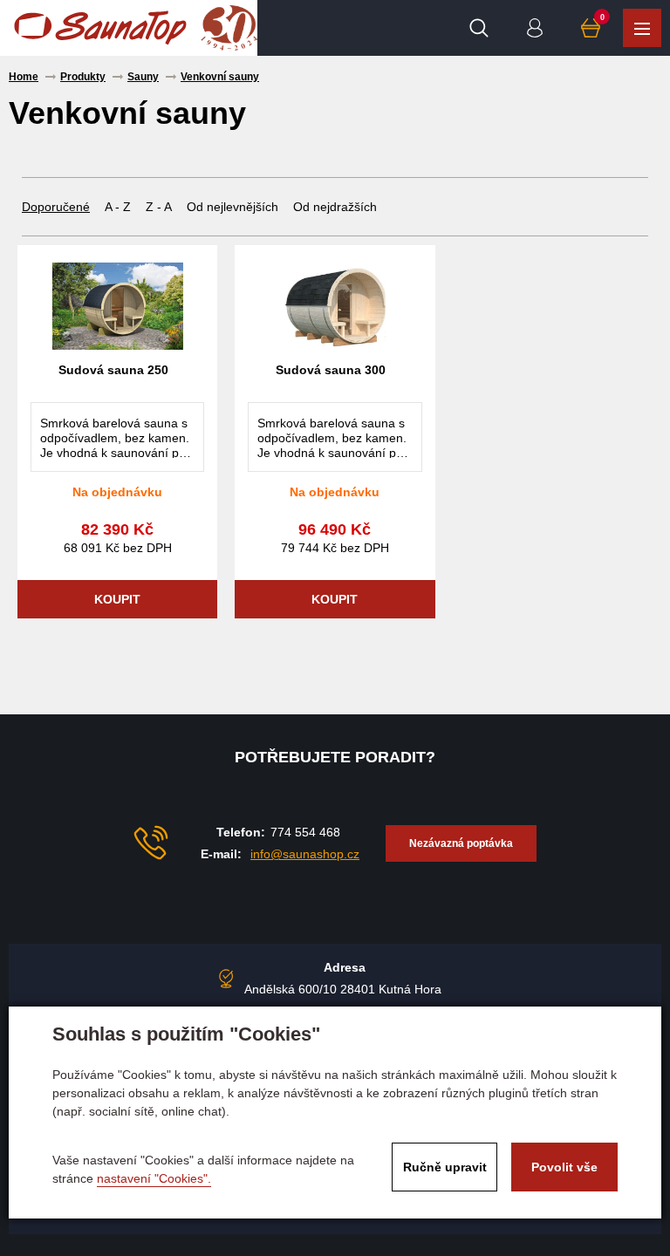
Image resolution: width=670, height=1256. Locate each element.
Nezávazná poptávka (461, 843)
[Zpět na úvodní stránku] (100, 28)
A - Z (118, 207)
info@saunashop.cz (304, 854)
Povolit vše (564, 1167)
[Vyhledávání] (479, 28)
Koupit (117, 599)
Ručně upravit (445, 1167)
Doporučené (56, 207)
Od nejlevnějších (232, 207)
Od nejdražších (335, 207)
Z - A (159, 207)
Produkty (642, 28)
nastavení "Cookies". (154, 1178)
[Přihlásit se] (535, 28)
